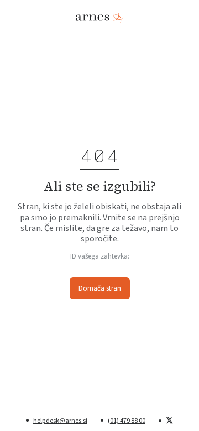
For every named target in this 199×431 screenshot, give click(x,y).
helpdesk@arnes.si (60, 420)
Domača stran (99, 288)
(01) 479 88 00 (126, 420)
